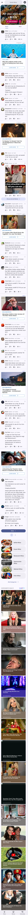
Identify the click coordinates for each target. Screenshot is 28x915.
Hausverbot (8, 203)
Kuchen (7, 505)
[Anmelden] (24, 2)
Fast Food (7, 432)
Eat (6, 350)
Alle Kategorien (12, 582)
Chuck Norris (8, 281)
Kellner (6, 31)
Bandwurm (7, 242)
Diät (6, 401)
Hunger (7, 516)
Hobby (6, 267)
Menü (6, 338)
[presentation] (2, 31)
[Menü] (2, 2)
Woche (6, 479)
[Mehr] (20, 21)
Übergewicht (8, 108)
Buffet (6, 73)
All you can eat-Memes (12, 199)
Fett (6, 153)
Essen (6, 98)
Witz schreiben (13, 21)
